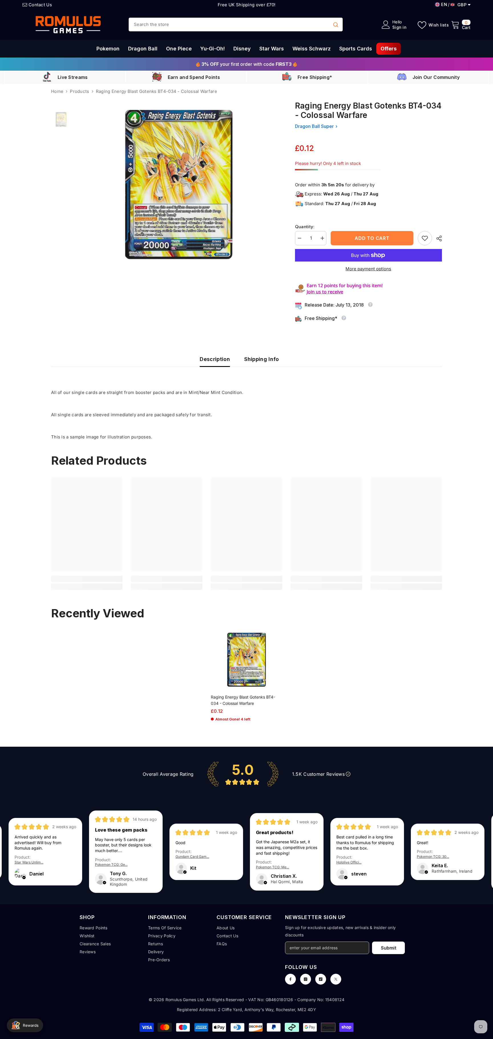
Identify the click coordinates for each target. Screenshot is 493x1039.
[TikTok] (320, 979)
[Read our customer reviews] (246, 774)
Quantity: (305, 226)
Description (215, 359)
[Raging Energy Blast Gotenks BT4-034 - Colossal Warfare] (246, 660)
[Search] (236, 24)
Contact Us (40, 4)
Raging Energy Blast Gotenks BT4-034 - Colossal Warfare (243, 700)
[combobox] (229, 24)
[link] (425, 238)
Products (79, 91)
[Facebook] (290, 979)
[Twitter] (335, 979)
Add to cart (372, 238)
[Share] (437, 238)
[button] (24, 877)
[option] (179, 184)
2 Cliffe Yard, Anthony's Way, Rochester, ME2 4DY (267, 1009)
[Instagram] (305, 979)
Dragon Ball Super (314, 126)
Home (57, 91)
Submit (388, 948)
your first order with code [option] (246, 64)
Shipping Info (261, 359)
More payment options (368, 269)
